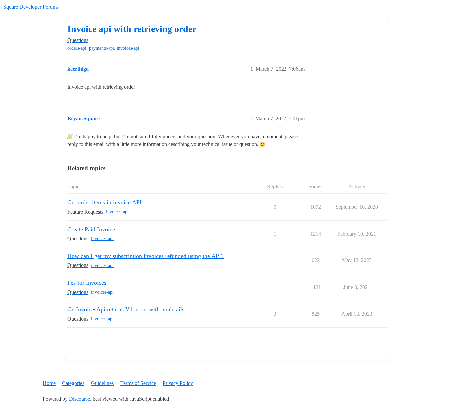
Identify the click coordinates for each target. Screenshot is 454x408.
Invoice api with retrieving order (131, 29)
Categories (73, 383)
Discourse (79, 399)
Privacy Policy (178, 383)
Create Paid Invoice (91, 229)
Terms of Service (138, 383)
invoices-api (128, 48)
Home (49, 383)
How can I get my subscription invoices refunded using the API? (145, 256)
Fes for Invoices (86, 282)
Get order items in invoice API (104, 202)
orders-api (76, 48)
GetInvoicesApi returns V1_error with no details (125, 309)
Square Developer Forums (30, 7)
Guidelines (102, 383)
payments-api (101, 48)
